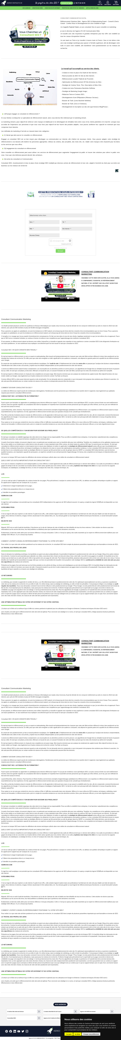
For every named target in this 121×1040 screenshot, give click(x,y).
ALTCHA (69, 244)
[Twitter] (23, 1031)
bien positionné (109, 356)
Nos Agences (26, 8)
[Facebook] (10, 1031)
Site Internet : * (66, 229)
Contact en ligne (66, 3)
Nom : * (32, 222)
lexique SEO (14, 457)
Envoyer (60, 251)
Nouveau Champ (34, 235)
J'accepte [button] (69, 1034)
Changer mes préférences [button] (91, 1034)
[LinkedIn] (14, 1031)
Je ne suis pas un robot (58, 241)
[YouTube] (18, 1031)
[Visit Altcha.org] (70, 241)
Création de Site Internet (52, 8)
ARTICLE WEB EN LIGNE (92, 8)
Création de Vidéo (37, 8)
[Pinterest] (6, 1031)
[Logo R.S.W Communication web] (12, 3)
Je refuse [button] (77, 1034)
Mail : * (32, 229)
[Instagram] (27, 1031)
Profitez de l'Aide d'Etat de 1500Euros (73, 8)
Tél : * (64, 222)
